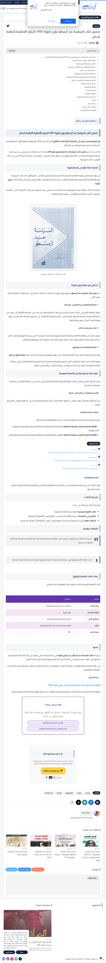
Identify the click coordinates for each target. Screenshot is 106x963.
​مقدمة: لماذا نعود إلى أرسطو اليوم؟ (84, 60)
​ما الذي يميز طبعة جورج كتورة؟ (86, 63)
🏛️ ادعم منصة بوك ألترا (88, 110)
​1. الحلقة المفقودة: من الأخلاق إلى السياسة (82, 67)
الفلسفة (59, 793)
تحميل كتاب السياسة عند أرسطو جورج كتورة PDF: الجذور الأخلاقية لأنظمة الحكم (70, 57)
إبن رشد (96, 26)
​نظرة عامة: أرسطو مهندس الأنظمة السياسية (81, 76)
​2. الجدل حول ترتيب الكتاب (87, 70)
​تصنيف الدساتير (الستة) (88, 83)
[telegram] (16, 958)
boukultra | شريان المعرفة (75, 958)
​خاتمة (94, 100)
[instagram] (7, 958)
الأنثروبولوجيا (69, 793)
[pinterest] (11, 958)
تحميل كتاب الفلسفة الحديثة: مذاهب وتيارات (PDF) (80, 468)
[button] (90, 802)
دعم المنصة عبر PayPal (51, 770)
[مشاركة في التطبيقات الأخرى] (72, 802)
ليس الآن (51, 21)
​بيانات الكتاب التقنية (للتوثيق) (86, 96)
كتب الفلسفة (49, 793)
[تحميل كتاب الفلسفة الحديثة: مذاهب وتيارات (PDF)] (41, 841)
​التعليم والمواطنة (90, 86)
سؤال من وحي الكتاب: (89, 106)
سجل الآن (68, 21)
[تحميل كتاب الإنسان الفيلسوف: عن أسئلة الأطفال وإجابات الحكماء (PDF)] (89, 841)
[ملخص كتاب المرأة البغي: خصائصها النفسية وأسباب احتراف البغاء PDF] (27, 923)
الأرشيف (16, 2)
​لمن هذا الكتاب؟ (91, 90)
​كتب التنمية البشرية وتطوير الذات (18, 8)
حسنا (21, 952)
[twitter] (20, 958)
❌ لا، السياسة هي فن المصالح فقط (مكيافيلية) (53, 728)
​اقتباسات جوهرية (90, 93)
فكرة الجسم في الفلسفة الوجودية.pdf (17, 853)
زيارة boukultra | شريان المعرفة (81, 817)
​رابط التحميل (92, 103)
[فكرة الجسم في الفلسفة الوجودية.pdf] (16, 841)
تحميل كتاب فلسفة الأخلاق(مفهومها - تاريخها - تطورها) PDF (76, 460)
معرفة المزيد (9, 952)
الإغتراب (79, 793)
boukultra (92, 42)
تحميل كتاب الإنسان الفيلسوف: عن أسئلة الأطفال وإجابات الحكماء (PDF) (73, 452)
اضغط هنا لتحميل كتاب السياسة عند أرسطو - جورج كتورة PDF (74, 685)
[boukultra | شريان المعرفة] (90, 6)
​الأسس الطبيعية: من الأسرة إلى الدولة (83, 80)
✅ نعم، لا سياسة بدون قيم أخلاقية (53, 722)
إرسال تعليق (92, 877)
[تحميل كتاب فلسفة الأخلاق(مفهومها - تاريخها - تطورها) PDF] (65, 841)
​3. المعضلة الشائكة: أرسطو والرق (85, 73)
